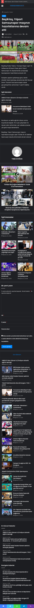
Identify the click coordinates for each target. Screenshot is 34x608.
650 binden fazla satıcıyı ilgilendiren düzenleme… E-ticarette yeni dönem (22, 369)
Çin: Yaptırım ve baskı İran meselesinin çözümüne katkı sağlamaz (22, 511)
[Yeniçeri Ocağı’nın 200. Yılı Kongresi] (7, 465)
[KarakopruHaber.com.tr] (17, 6)
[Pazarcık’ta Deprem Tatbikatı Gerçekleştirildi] (25, 267)
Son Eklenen (17, 354)
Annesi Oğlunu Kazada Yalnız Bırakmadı (6, 274)
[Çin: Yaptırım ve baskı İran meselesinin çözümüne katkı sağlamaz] (7, 512)
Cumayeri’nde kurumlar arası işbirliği (21, 502)
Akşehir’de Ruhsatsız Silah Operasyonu (15, 471)
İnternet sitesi (5, 329)
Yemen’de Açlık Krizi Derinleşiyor (19, 477)
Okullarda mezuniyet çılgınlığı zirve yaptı (8, 251)
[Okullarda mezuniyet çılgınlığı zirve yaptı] (8, 244)
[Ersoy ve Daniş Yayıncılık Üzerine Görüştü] (7, 495)
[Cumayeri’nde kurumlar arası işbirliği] (7, 504)
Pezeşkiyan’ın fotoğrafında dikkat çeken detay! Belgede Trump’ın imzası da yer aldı (25, 254)
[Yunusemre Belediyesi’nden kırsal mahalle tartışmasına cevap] (6, 108)
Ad (2, 315)
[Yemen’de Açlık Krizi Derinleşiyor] (7, 478)
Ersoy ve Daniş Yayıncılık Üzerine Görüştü (21, 494)
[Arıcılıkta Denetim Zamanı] (7, 457)
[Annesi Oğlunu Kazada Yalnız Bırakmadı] (8, 267)
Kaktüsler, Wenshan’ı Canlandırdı (8, 233)
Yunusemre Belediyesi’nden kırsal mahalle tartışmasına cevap (22, 109)
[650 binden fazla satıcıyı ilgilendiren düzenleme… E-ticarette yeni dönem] (7, 369)
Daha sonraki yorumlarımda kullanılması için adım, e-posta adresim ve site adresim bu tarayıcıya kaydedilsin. (16, 338)
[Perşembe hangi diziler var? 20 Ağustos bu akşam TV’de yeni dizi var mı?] (7, 487)
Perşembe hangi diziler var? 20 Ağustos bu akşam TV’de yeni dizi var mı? (22, 486)
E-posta (4, 322)
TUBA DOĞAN (8, 34)
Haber (11, 12)
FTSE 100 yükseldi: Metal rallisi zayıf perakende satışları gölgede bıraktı (14, 400)
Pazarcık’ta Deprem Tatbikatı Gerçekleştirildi (21, 448)
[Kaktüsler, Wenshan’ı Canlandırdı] (8, 226)
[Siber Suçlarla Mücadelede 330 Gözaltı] (25, 226)
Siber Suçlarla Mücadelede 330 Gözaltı (23, 233)
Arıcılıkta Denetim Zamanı (22, 455)
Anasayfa (6, 12)
